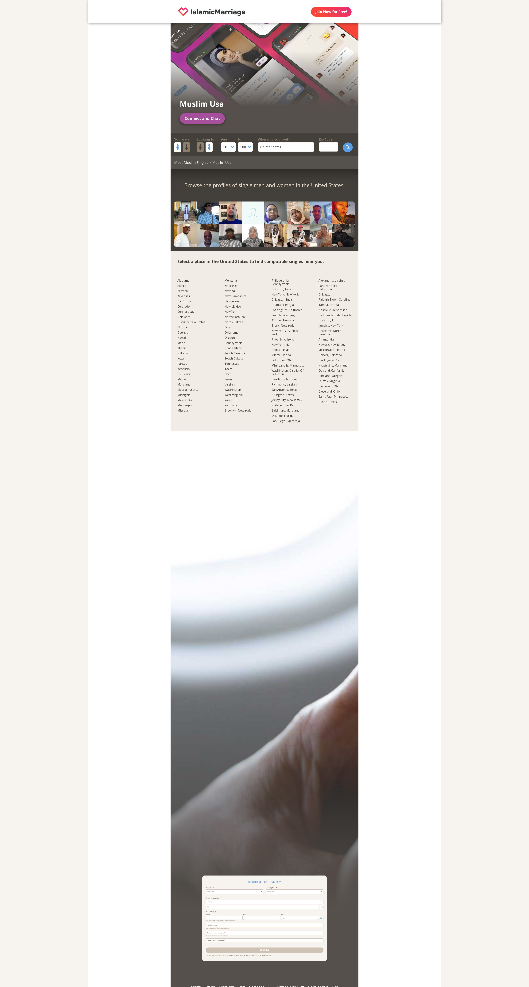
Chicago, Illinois (282, 299)
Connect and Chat (202, 118)
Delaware (183, 317)
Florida (182, 327)
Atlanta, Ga (326, 339)
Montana (231, 280)
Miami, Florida (281, 355)
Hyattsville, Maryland (333, 365)
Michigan (183, 395)
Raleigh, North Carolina (334, 299)
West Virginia (234, 395)
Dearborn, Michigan (285, 379)
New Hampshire (235, 296)
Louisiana (184, 374)
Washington (233, 390)
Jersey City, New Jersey (287, 400)
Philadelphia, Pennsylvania (281, 282)
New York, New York (285, 294)
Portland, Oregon (330, 376)
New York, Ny (280, 345)
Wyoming (231, 405)
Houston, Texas (282, 289)
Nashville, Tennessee (333, 310)
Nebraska (231, 286)
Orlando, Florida (283, 416)
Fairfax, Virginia (329, 381)
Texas (229, 369)
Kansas (182, 364)
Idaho (181, 343)
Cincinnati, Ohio (329, 386)
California (184, 301)
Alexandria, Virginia (332, 280)
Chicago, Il (325, 294)
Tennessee (232, 364)
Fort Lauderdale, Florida (335, 315)
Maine (181, 379)
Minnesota (184, 400)
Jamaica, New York (331, 325)
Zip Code (326, 139)
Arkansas (183, 296)
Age (224, 139)
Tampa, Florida (329, 305)
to (239, 139)
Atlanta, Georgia (283, 305)
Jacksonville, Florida (332, 350)
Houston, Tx (327, 320)
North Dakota (234, 322)
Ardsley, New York (284, 320)
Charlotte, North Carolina (330, 332)
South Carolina (235, 353)
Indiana (182, 353)
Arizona (182, 291)
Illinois (181, 348)
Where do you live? (273, 139)
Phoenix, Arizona (283, 339)
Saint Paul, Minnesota (334, 396)
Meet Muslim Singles (191, 162)
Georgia (182, 332)
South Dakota (234, 358)
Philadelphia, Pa (283, 405)
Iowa (180, 358)
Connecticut (185, 312)
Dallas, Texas (280, 350)
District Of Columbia (191, 322)
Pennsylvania (234, 343)
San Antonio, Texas (284, 390)
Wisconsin (231, 400)
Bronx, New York (283, 325)
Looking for (206, 139)
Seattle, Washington (285, 315)
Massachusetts (187, 390)
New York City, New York (285, 332)
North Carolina (235, 317)
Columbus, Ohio (282, 360)
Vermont (231, 379)
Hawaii (182, 338)
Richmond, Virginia (284, 384)
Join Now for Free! (331, 11)
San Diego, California (286, 421)
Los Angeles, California (287, 310)
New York (231, 312)
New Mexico (233, 306)
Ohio (228, 327)
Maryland (184, 384)
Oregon (230, 338)
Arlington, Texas (283, 395)
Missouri (183, 410)
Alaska (181, 286)
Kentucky (183, 369)
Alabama (183, 280)
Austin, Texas (328, 402)
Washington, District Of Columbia (287, 372)
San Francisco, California (328, 287)
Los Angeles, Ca (329, 360)
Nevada (230, 291)
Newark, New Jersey (332, 345)
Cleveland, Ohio (329, 391)
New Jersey (232, 301)
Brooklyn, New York (238, 410)
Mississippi (184, 405)
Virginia (230, 384)
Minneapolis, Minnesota (288, 365)
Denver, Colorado (330, 355)
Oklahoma (231, 332)
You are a (181, 139)
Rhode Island (233, 348)
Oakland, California (332, 370)
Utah (228, 374)
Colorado (183, 306)
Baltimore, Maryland (285, 410)
